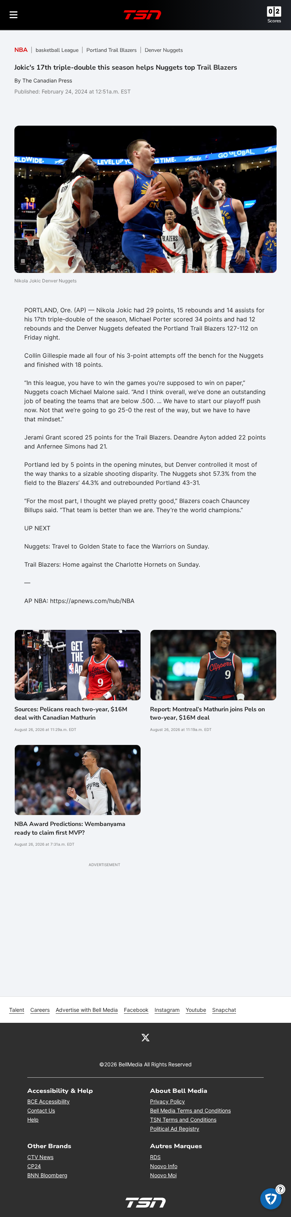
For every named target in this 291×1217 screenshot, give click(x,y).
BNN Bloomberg (47, 1175)
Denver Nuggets (164, 50)
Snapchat (224, 1010)
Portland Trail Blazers (111, 50)
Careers (40, 1010)
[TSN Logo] (142, 15)
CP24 (34, 1166)
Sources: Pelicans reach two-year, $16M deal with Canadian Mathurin (70, 713)
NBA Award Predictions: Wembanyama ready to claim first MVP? (69, 828)
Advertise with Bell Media (87, 1010)
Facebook (136, 1010)
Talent (16, 1010)
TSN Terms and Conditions (183, 1119)
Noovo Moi (163, 1175)
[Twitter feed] (145, 1037)
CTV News (40, 1157)
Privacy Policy (167, 1101)
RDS (155, 1157)
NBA (21, 50)
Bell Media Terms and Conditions (190, 1110)
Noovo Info (163, 1166)
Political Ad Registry (174, 1128)
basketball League (57, 50)
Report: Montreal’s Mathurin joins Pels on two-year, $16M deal (207, 713)
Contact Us (41, 1110)
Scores (274, 21)
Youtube (196, 1010)
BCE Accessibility (48, 1101)
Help (33, 1119)
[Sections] (13, 14)
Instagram (167, 1010)
